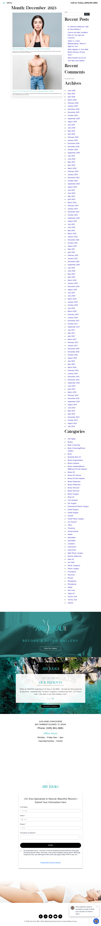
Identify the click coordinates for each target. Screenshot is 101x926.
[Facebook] (41, 916)
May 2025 (71, 131)
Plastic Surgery (73, 569)
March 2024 (72, 168)
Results (70, 578)
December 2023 (73, 178)
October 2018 (73, 305)
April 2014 (71, 414)
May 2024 (71, 162)
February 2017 (73, 342)
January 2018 (73, 318)
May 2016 (71, 364)
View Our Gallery (50, 646)
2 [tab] (49, 698)
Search (66, 12)
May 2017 (71, 333)
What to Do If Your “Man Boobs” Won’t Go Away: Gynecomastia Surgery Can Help (32, 91)
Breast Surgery (73, 494)
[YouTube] (55, 916)
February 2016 (73, 370)
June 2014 (71, 408)
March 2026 (72, 100)
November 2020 (73, 261)
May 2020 (71, 274)
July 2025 (71, 125)
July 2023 (71, 190)
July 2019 (71, 293)
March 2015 (72, 392)
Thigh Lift (71, 593)
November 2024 (73, 147)
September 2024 (74, 153)
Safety (70, 587)
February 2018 (73, 314)
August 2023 (72, 187)
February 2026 (73, 103)
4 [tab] (53, 698)
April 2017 (71, 336)
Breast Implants (73, 463)
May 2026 (71, 94)
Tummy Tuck (72, 596)
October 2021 (73, 243)
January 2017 (73, 346)
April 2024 (71, 165)
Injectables (72, 537)
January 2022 (73, 237)
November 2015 (73, 380)
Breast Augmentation (75, 460)
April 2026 (71, 97)
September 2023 (74, 184)
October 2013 (73, 420)
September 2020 (74, 265)
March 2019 (72, 299)
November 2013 (73, 417)
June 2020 (71, 271)
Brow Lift (71, 497)
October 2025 (73, 115)
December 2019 (73, 286)
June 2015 (71, 386)
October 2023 (73, 181)
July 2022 (71, 224)
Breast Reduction (74, 482)
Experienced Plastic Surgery (78, 506)
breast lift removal (74, 475)
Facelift (70, 516)
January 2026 (73, 106)
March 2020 (72, 280)
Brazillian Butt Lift (74, 457)
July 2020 (71, 268)
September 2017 (74, 327)
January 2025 (73, 140)
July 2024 (71, 156)
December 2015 (73, 377)
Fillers (70, 525)
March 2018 (72, 311)
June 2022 (71, 227)
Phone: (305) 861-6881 (50, 728)
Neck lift (71, 559)
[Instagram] (46, 916)
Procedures (72, 572)
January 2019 (73, 302)
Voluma (70, 603)
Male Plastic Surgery (75, 553)
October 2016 (73, 355)
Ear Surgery (72, 503)
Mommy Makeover (74, 556)
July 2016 (71, 361)
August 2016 (72, 358)
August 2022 (72, 221)
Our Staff (71, 562)
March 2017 (72, 339)
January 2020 (73, 283)
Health (70, 534)
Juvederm (71, 544)
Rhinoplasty (72, 581)
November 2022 (73, 212)
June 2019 (71, 296)
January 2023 (73, 209)
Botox (70, 454)
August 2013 (72, 423)
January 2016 (73, 374)
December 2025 (73, 109)
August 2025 (72, 122)
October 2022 (73, 215)
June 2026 (71, 91)
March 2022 (72, 234)
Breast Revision (73, 488)
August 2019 (72, 290)
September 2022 (74, 218)
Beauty (70, 442)
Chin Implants (73, 500)
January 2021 (73, 258)
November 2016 (73, 352)
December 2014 (73, 398)
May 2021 (71, 249)
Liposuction (72, 547)
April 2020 (71, 277)
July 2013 (71, 426)
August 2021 (72, 246)
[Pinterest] (60, 916)
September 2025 (74, 119)
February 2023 (73, 206)
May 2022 (71, 230)
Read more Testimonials (50, 706)
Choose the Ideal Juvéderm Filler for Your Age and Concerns (78, 35)
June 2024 (71, 159)
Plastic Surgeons (74, 565)
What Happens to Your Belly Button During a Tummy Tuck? (78, 52)
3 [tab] (51, 698)
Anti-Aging (71, 439)
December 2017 (73, 321)
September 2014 (74, 402)
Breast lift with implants (76, 478)
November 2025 (73, 112)
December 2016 (73, 349)
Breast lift (71, 472)
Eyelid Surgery (73, 509)
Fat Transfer (72, 522)
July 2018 (71, 308)
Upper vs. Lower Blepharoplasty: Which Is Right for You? (77, 43)
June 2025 (71, 128)
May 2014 (71, 411)
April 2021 (71, 252)
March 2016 (72, 367)
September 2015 (74, 383)
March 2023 (72, 202)
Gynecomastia (73, 531)
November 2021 (73, 240)
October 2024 (73, 150)
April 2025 (71, 134)
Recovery (71, 575)
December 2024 (73, 143)
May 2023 (71, 196)
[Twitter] (50, 916)
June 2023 (71, 193)
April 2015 (71, 389)
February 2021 (73, 255)
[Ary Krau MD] (50, 787)
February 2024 (73, 171)
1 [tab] (48, 698)
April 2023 (71, 199)
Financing (71, 528)
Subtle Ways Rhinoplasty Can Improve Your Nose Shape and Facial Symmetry (31, 49)
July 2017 (71, 330)
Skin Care (71, 590)
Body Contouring (74, 445)
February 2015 (73, 395)
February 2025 (73, 137)
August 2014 (72, 405)
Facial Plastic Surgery (76, 519)
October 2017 (73, 324)
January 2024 (73, 174)
